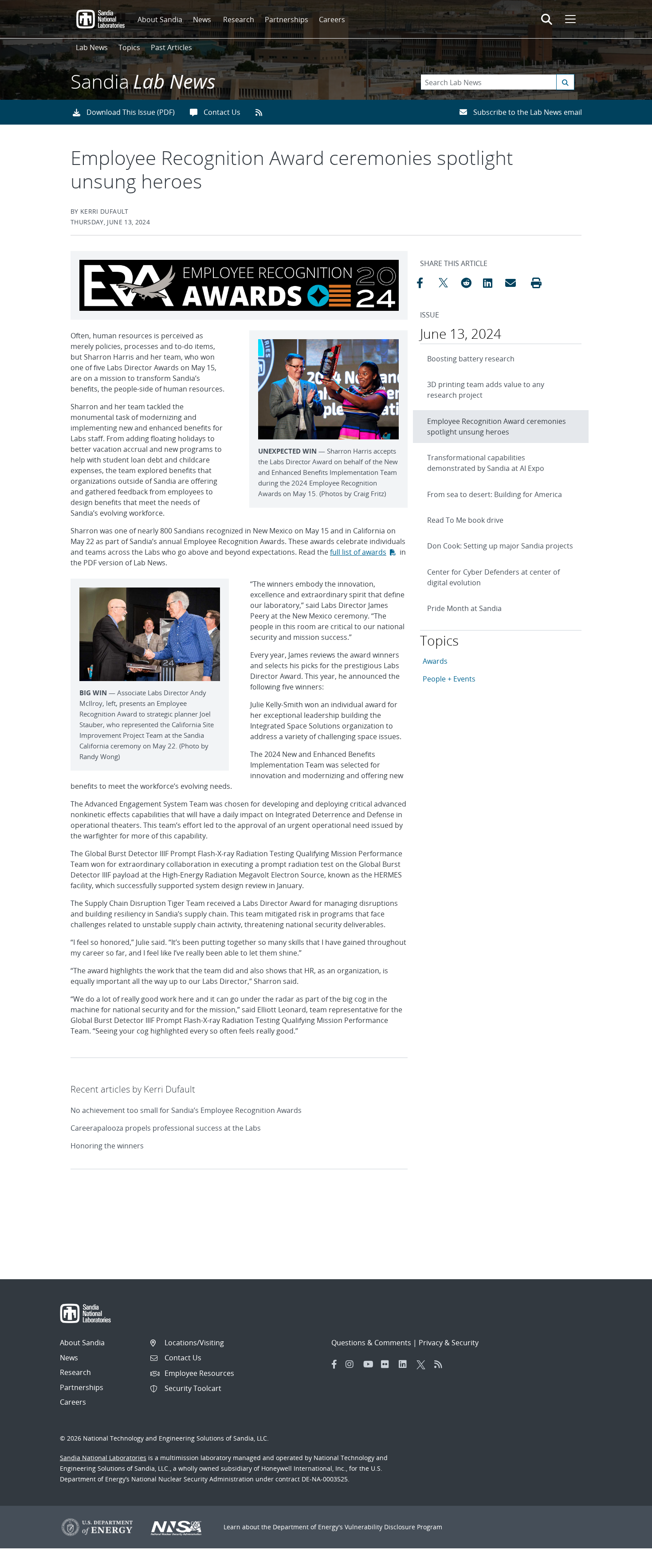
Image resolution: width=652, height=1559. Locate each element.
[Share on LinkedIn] (492, 283)
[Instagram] (352, 1364)
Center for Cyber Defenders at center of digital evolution (493, 577)
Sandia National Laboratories (103, 1457)
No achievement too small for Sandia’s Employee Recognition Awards (186, 1110)
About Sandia (159, 19)
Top (625, 1549)
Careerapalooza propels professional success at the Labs (166, 1128)
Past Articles (171, 47)
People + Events (449, 679)
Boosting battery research (471, 359)
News (202, 19)
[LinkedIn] (405, 1364)
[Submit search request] (565, 82)
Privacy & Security (449, 1342)
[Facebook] (334, 1364)
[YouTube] (370, 1364)
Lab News (92, 47)
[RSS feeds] (261, 112)
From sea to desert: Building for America (494, 494)
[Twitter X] (423, 1364)
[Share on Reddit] (470, 283)
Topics (129, 47)
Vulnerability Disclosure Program (393, 1527)
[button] (536, 283)
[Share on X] (447, 283)
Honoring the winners (107, 1146)
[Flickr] (387, 1364)
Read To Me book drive (465, 520)
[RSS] (441, 1364)
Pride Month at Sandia (464, 608)
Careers (332, 19)
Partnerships (286, 19)
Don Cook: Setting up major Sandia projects (500, 546)
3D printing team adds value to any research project (485, 390)
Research (238, 19)
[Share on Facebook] (425, 283)
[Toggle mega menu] (569, 19)
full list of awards (358, 552)
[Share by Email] (514, 283)
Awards (435, 661)
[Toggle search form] (547, 19)
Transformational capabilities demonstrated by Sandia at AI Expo (485, 463)
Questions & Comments (371, 1342)
